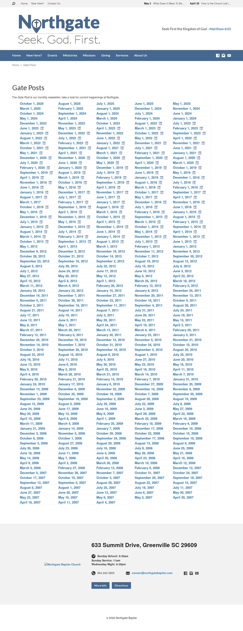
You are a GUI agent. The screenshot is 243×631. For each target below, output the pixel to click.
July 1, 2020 (29, 162)
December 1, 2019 (109, 167)
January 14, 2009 (70, 428)
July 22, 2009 (144, 403)
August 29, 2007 (108, 482)
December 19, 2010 (72, 339)
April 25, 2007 (183, 497)
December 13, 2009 (34, 389)
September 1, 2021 (72, 147)
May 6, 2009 (105, 413)
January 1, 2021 (184, 152)
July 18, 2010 (29, 359)
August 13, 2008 (147, 443)
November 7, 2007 (109, 472)
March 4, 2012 (68, 285)
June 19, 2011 (183, 315)
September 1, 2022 (187, 133)
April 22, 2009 (183, 413)
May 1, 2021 (28, 152)
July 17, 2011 (29, 315)
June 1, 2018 (29, 187)
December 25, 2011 (187, 290)
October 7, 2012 (146, 256)
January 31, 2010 (185, 379)
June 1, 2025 (144, 103)
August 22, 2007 (147, 482)
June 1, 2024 (182, 113)
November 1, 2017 (109, 192)
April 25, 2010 (106, 369)
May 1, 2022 (143, 138)
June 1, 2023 (29, 128)
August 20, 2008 (108, 443)
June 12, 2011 (30, 320)
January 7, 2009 (108, 428)
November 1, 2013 (186, 236)
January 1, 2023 (31, 133)
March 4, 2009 (68, 423)
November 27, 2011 (110, 295)
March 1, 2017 (30, 202)
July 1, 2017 (67, 197)
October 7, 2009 (146, 394)
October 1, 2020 (108, 157)
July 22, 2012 (106, 266)
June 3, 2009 (144, 408)
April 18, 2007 (30, 502)
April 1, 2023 (105, 128)
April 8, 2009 (67, 418)
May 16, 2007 (67, 497)
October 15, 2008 (185, 433)
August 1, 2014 (31, 231)
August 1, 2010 (146, 354)
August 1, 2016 (107, 207)
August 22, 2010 (32, 354)
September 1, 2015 (149, 216)
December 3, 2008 (33, 433)
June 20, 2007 (68, 492)
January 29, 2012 (32, 290)
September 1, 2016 (72, 207)
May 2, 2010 (67, 369)
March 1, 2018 (145, 187)
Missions (89, 55)
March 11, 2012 (31, 285)
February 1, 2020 (32, 167)
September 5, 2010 (149, 349)
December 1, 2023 (33, 123)
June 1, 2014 (105, 231)
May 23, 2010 (144, 364)
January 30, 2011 (109, 334)
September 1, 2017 (187, 192)
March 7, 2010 (183, 374)
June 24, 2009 (30, 408)
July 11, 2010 (68, 359)
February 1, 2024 (147, 118)
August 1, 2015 (184, 216)
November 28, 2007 (72, 472)
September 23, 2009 (34, 398)
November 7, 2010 (71, 344)
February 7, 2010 (147, 379)
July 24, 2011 (182, 310)
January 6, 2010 (108, 384)
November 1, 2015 (71, 216)
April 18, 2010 (145, 369)
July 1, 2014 (67, 231)
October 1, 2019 (184, 167)
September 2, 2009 (110, 398)
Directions (121, 585)
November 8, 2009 (186, 389)
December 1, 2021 (148, 143)
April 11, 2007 (68, 502)
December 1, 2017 (71, 192)
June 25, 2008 (183, 448)
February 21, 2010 (71, 379)
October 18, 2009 (109, 394)
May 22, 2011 (144, 320)
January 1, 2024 (184, 118)
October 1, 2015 (108, 216)
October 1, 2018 (70, 182)
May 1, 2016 (28, 212)
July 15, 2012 (144, 266)
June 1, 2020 (67, 162)
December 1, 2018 (186, 177)
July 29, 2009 (106, 403)
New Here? (37, 3)
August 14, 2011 (70, 310)
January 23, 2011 (147, 334)
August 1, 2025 (69, 103)
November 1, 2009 (33, 394)
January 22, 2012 (70, 290)
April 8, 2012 (67, 280)
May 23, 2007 (29, 497)
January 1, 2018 (31, 192)
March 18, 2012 (184, 280)
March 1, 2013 (106, 246)
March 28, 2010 (69, 374)
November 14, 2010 (34, 344)
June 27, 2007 (30, 492)
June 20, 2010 (183, 359)
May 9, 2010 (28, 369)
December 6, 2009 (71, 389)
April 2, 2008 (67, 463)
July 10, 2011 (68, 315)
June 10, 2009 (106, 408)
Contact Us (54, 3)
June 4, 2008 (105, 453)
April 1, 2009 (105, 418)
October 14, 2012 (109, 256)
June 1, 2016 (182, 207)
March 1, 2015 (145, 221)
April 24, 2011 (106, 325)
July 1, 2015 (29, 221)
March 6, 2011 (145, 330)
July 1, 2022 (67, 138)
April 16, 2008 (183, 458)
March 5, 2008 (30, 467)
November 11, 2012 (149, 251)
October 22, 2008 (147, 433)
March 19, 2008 (146, 463)
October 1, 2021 (31, 147)
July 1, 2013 (143, 241)
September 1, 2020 (149, 157)
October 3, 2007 (108, 477)
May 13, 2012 (106, 276)
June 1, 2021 (182, 147)
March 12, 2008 (184, 463)
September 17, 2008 (149, 438)
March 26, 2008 (107, 463)
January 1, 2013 (184, 246)
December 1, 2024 (148, 108)
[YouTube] (229, 55)
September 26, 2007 (149, 477)
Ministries (70, 55)
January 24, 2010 (32, 384)
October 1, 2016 (31, 207)
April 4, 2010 (29, 374)
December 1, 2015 (33, 216)
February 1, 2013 (147, 246)
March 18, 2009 (184, 418)
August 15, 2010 (70, 354)
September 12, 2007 (34, 482)
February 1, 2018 (185, 187)
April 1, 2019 (29, 177)
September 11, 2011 (111, 305)
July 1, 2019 (105, 172)
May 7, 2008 (67, 458)
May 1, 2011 (67, 325)
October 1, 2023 (108, 123)
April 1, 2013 (67, 246)
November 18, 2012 (110, 251)
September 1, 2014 (187, 226)
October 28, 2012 (32, 256)
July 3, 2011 (105, 315)
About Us (140, 55)
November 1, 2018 (33, 182)
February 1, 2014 (70, 236)
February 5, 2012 (185, 285)
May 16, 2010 (182, 364)
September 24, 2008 (111, 438)
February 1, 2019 (108, 177)
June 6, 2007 (144, 492)
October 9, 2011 (184, 300)
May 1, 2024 (28, 118)
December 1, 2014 (71, 226)
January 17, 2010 (70, 384)
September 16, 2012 (73, 261)
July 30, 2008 (29, 448)
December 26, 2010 (34, 339)
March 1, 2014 (30, 236)
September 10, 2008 (187, 438)
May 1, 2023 (67, 128)
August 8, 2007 (31, 487)
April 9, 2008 (29, 463)
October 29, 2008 (109, 433)
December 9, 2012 (33, 251)
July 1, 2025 (105, 103)
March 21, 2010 (107, 374)
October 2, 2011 (31, 305)
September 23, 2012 (34, 261)
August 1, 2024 (107, 113)
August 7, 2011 (107, 310)
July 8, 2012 (182, 266)
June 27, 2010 (145, 359)
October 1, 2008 (70, 438)
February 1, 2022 (70, 143)
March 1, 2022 (30, 143)
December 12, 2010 (110, 339)
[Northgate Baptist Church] (62, 564)
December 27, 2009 (149, 384)
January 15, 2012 (109, 290)
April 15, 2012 (30, 280)
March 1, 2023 (145, 128)
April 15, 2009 (30, 418)
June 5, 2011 (67, 320)
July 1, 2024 (143, 113)
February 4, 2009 (185, 423)
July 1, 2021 (143, 147)
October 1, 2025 (31, 103)
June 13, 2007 (106, 492)
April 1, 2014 (182, 231)
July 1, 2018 (182, 182)
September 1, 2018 (110, 182)
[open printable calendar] (160, 123)
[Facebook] (217, 55)
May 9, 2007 (105, 497)
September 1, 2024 (72, 113)
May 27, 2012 (29, 276)
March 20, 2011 (69, 330)
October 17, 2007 (32, 477)
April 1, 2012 (105, 280)
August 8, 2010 (107, 354)
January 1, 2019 (146, 177)
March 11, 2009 (31, 423)
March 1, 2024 (106, 118)
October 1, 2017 (146, 192)
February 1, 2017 (70, 202)
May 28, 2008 (144, 453)
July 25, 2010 (182, 354)
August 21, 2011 (32, 310)
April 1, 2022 (182, 138)
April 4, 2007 (105, 502)
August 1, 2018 (146, 182)
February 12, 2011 (33, 334)
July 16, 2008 (106, 448)
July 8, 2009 (182, 403)
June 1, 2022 (105, 138)
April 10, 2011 (145, 325)
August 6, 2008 (184, 443)
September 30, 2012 (187, 256)
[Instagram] (223, 55)
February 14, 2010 (109, 379)
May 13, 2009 (67, 413)
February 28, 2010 (33, 379)
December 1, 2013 (148, 236)
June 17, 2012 (106, 271)
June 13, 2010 (30, 364)
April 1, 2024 (67, 118)
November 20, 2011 (149, 295)
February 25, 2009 (109, 423)
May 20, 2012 (67, 276)
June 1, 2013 (182, 241)
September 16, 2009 (73, 398)
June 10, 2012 (145, 271)
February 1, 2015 (185, 221)
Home (24, 3)
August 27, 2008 (70, 443)
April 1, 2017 (182, 197)
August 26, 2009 (147, 398)
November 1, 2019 (148, 167)
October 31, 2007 (147, 472)
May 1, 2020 (105, 162)
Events (52, 55)
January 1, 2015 (31, 226)
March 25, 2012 (146, 280)
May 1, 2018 (67, 187)
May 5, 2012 (143, 276)
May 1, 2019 (181, 172)
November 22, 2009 (110, 389)
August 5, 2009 (69, 403)
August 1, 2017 (31, 197)
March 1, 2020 (183, 162)
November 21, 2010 (187, 339)
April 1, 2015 (105, 221)
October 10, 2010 (185, 344)
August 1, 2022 (31, 138)
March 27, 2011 (31, 330)
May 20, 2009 (29, 413)
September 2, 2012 (110, 261)
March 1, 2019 (68, 177)
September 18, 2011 (73, 305)
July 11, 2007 (182, 487)
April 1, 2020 (144, 162)
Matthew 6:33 (220, 29)
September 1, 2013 (72, 241)
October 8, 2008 (31, 438)
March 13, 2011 (107, 330)
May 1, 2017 (143, 197)
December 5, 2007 (33, 472)
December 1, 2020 (33, 157)
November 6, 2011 (33, 300)
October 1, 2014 (146, 226)
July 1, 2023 (182, 123)
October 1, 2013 (31, 241)
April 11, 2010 (183, 369)
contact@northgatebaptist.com (152, 573)
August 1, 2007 (69, 487)
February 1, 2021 (147, 152)
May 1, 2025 (181, 103)
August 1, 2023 (146, 123)
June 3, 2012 (182, 271)
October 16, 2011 (147, 300)
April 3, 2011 (182, 325)
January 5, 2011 (184, 334)
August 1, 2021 (107, 147)
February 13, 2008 (109, 467)
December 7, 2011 (71, 295)
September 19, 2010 (111, 349)
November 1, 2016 (186, 202)
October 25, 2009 (71, 394)
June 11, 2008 (68, 453)
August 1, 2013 (107, 241)
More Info (100, 585)
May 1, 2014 (143, 231)
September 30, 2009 (187, 394)
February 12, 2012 (148, 285)
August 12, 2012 (185, 261)
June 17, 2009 (68, 408)
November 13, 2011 (187, 295)
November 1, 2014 (109, 226)
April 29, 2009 (145, 413)
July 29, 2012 (68, 266)
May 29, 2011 (106, 320)
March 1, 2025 (30, 108)
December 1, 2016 (148, 202)
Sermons (122, 55)
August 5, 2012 (31, 266)
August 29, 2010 (185, 349)
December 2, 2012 (71, 251)
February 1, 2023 (185, 128)
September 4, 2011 (149, 305)
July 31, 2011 (144, 310)
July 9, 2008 (143, 448)
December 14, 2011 (34, 295)
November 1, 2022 (109, 133)
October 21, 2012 (71, 256)
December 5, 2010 (148, 339)
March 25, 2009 (146, 418)
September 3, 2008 (34, 443)
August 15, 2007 (185, 482)
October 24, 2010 (147, 344)
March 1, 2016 (106, 212)
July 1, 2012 (29, 271)
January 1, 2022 (108, 143)
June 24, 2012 (68, 271)
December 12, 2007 (187, 467)
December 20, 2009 (187, 384)
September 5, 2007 (72, 482)
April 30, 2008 (106, 458)
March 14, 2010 (146, 374)
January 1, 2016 (184, 212)
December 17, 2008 (149, 428)
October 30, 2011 (71, 300)
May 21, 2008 (182, 453)
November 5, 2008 (71, 433)
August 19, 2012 (147, 261)
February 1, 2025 (70, 108)
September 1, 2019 (34, 172)
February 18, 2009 (148, 423)
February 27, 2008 (71, 467)
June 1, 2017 (105, 197)
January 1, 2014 (108, 236)
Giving (105, 55)
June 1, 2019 (144, 172)
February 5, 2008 (147, 467)
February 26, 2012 (109, 285)
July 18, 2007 (144, 487)
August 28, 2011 (185, 305)
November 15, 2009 (149, 389)
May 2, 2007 (143, 497)
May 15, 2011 (182, 320)
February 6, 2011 (70, 334)
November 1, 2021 (186, 143)
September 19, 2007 (187, 477)
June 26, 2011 (145, 315)
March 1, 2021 (106, 152)
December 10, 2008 (187, 428)
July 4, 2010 (105, 359)
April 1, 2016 (67, 212)
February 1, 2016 (147, 212)
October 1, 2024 (31, 113)
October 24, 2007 (185, 472)
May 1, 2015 (67, 221)
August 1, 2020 (184, 157)
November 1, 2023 (71, 123)
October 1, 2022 (146, 133)
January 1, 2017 (108, 202)
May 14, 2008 (29, 458)
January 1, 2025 (108, 108)
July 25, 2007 (106, 487)
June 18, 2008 (30, 453)
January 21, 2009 (32, 428)
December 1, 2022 (71, 133)
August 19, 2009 (185, 398)
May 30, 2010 (106, 364)
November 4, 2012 (186, 251)
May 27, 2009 (182, 408)
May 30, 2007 (182, 492)
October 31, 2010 (109, 344)
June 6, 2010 (67, 364)
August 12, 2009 (32, 403)
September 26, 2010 (73, 349)
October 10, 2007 (71, 477)
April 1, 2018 (105, 187)
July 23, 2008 (68, 448)
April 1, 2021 (67, 152)
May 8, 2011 (28, 325)
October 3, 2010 (31, 349)
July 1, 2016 (143, 207)
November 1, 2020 (71, 157)
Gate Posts (29, 65)
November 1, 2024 (186, 108)
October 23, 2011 (109, 300)
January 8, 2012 (146, 290)
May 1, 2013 (28, 246)
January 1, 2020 (70, 167)
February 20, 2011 (186, 330)
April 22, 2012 (183, 276)
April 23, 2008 (145, 458)
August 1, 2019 (69, 172)
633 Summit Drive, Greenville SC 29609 (144, 545)
